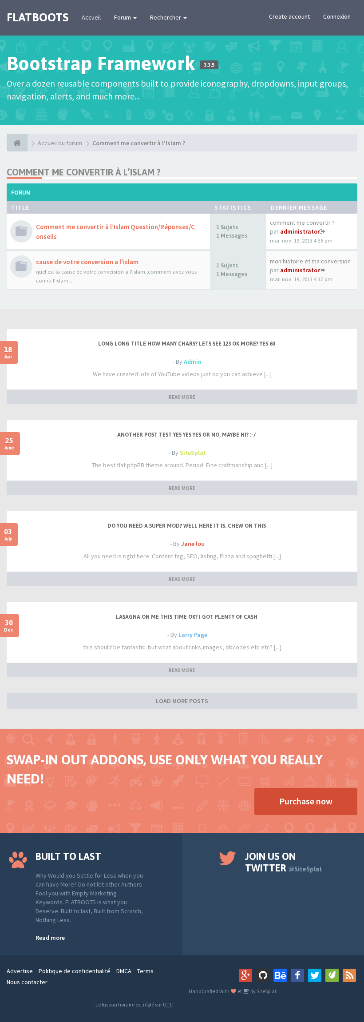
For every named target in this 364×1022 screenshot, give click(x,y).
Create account (289, 16)
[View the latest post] (322, 231)
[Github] (262, 975)
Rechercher (166, 17)
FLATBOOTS (37, 17)
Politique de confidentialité (75, 971)
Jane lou (193, 544)
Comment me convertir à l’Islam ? (138, 143)
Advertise (20, 971)
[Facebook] (297, 975)
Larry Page (192, 635)
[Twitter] (314, 975)
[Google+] (245, 975)
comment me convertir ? (302, 223)
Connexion (337, 16)
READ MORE (182, 397)
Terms (145, 971)
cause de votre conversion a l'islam (87, 262)
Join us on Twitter (283, 862)
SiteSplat (193, 453)
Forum (123, 17)
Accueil (91, 17)
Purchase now (305, 801)
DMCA (123, 971)
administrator (300, 231)
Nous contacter (27, 982)
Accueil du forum (60, 143)
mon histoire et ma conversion (310, 261)
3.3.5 (209, 65)
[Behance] (280, 975)
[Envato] (332, 975)
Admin (193, 362)
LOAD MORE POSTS (182, 701)
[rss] (349, 975)
